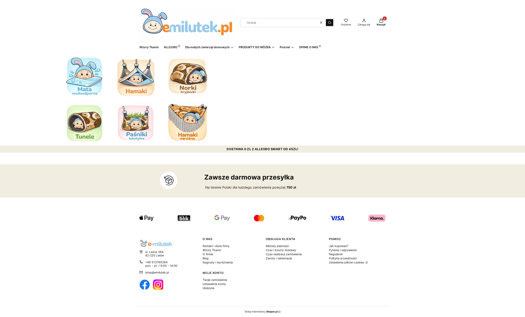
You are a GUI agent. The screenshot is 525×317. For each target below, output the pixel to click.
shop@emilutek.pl (157, 272)
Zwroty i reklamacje (279, 258)
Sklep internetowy (261, 311)
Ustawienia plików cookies (347, 262)
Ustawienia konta (214, 284)
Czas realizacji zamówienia (284, 254)
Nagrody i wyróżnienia (218, 262)
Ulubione (208, 288)
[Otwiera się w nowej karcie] (144, 284)
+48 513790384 (156, 262)
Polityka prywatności (343, 258)
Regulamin (336, 254)
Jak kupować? (338, 246)
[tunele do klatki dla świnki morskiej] (84, 122)
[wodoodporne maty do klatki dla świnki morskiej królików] (84, 76)
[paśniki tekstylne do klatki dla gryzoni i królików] (136, 122)
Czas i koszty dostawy (281, 250)
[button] (329, 22)
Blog (206, 258)
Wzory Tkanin (212, 250)
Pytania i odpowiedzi (343, 250)
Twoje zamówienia (215, 280)
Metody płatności (277, 246)
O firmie (208, 254)
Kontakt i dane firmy (216, 246)
